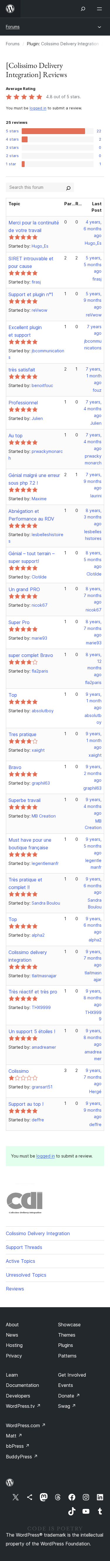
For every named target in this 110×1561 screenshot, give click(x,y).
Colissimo (19, 1071)
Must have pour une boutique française (30, 843)
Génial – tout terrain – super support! (32, 557)
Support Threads (24, 1247)
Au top (16, 435)
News (12, 1335)
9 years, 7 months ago (92, 958)
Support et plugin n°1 (31, 294)
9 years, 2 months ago (92, 773)
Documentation (22, 1385)
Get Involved (72, 1375)
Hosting (14, 1345)
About (12, 1324)
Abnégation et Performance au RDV (31, 515)
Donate (69, 1396)
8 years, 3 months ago (92, 517)
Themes (66, 1335)
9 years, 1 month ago (93, 701)
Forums (13, 26)
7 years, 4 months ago (92, 408)
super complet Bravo (31, 655)
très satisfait (22, 370)
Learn (12, 1375)
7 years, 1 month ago (93, 375)
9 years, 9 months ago (92, 1110)
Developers (18, 1396)
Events (65, 1385)
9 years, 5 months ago (92, 846)
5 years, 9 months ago (92, 300)
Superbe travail (24, 800)
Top (13, 695)
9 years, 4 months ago (92, 806)
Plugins (65, 1345)
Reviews (15, 1289)
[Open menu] (100, 9)
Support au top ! (26, 1104)
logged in (38, 108)
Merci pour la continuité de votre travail (34, 226)
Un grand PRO (24, 589)
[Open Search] (83, 9)
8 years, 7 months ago (92, 595)
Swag (67, 1406)
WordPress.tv (23, 1406)
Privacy (14, 1356)
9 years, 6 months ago (92, 885)
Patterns (67, 1356)
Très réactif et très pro (33, 992)
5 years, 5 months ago (92, 264)
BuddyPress (22, 1457)
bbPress (18, 1446)
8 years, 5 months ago (92, 559)
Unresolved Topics (26, 1275)
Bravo (15, 767)
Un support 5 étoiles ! (32, 1031)
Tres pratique (22, 734)
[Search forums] (68, 187)
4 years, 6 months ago (92, 228)
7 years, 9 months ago (92, 481)
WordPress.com (26, 1425)
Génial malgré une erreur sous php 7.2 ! (34, 479)
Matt (14, 1436)
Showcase (69, 1324)
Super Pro (19, 622)
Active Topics (20, 1261)
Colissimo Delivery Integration (70, 43)
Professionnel (23, 403)
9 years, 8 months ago (92, 997)
